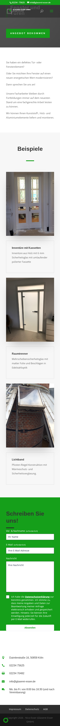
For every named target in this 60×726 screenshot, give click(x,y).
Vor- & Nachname (22, 530)
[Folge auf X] (30, 639)
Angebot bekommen (28, 33)
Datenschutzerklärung (37, 596)
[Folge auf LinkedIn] (40, 639)
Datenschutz (32, 709)
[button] (6, 720)
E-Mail (16, 544)
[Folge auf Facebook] (20, 639)
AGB (45, 709)
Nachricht (11, 558)
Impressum (15, 709)
